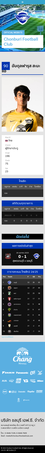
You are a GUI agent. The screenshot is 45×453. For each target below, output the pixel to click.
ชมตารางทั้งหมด (7, 337)
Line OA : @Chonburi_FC (8, 450)
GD (34, 277)
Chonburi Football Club (21, 41)
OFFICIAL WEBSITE (13, 32)
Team (10, 277)
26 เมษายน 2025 (22, 252)
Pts (39, 277)
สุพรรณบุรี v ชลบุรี (22, 261)
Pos (4, 277)
